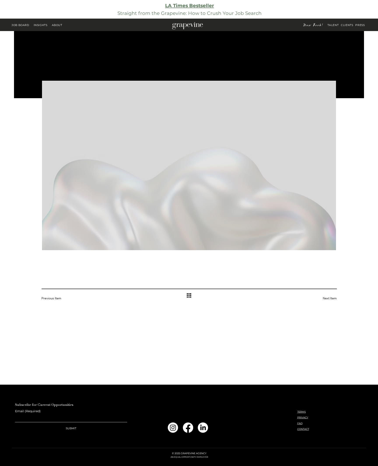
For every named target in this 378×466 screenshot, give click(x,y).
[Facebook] (188, 427)
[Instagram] (173, 427)
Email (28, 411)
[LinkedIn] (203, 427)
